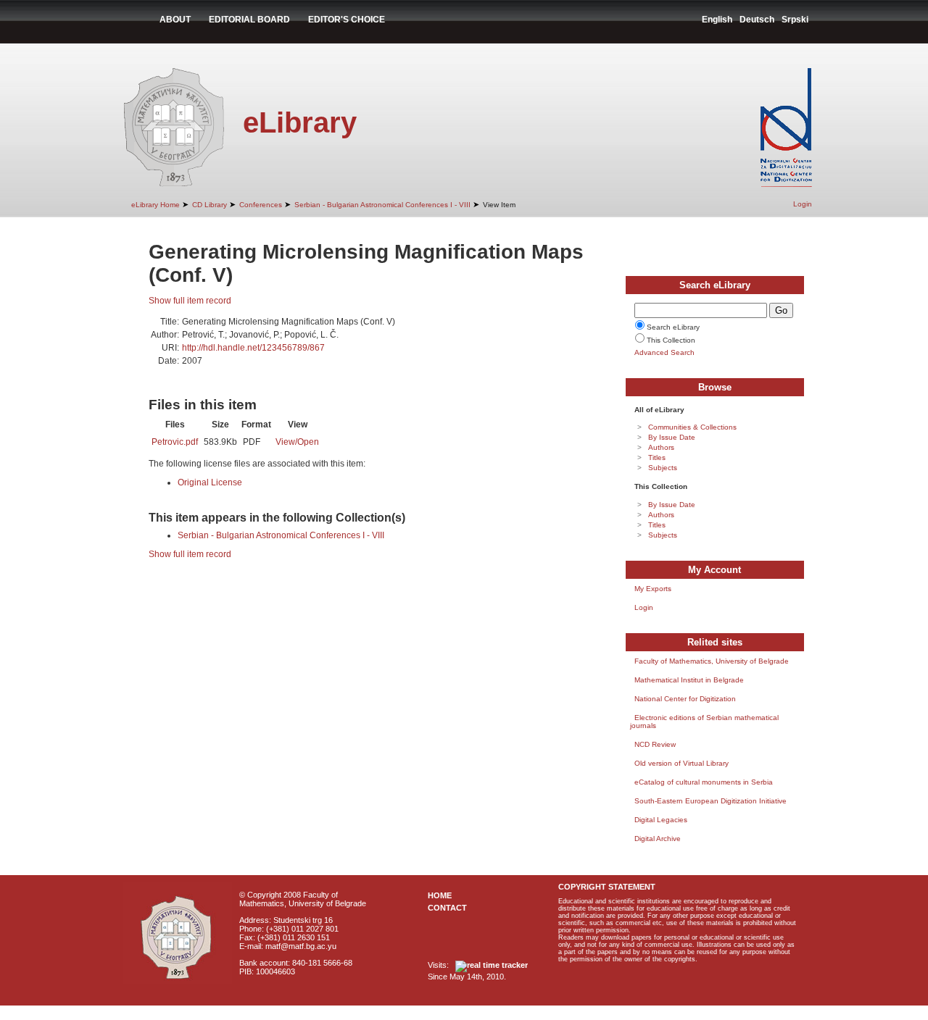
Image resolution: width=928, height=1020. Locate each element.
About (175, 19)
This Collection (671, 340)
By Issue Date (671, 437)
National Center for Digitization (685, 699)
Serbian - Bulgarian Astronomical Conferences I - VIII (382, 205)
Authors (661, 447)
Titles (657, 457)
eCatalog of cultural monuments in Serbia (703, 782)
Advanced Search (664, 352)
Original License (210, 482)
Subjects (662, 468)
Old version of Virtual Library (681, 763)
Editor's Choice (346, 19)
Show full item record (190, 301)
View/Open (297, 442)
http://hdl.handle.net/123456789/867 (253, 348)
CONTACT (447, 907)
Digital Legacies (660, 820)
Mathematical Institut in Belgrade (689, 680)
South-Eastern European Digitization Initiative (710, 801)
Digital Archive (657, 839)
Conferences (260, 205)
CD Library (209, 205)
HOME (440, 895)
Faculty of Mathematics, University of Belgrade (711, 661)
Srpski (795, 19)
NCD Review (655, 744)
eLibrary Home (155, 205)
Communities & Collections (692, 427)
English (717, 19)
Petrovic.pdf (175, 442)
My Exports (652, 589)
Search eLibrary (673, 327)
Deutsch (757, 19)
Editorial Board (249, 19)
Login (802, 204)
